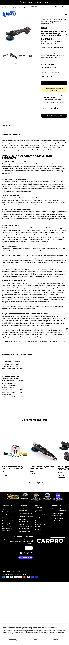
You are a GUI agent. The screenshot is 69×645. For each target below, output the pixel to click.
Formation (38, 529)
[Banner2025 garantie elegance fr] (34, 497)
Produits (49, 19)
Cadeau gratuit (6, 524)
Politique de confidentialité (23, 520)
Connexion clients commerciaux (57, 519)
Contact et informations (23, 510)
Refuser (55, 640)
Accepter (34, 640)
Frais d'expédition (46, 47)
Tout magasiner (35, 483)
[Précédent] (3, 35)
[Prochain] (32, 35)
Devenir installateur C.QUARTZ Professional (59, 510)
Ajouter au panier (54, 83)
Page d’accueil (6, 509)
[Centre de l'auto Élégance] (9, 14)
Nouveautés (5, 512)
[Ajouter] (52, 76)
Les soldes (5, 515)
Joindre (29, 548)
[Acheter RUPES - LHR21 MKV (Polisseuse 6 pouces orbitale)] (43, 451)
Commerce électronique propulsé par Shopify (14, 574)
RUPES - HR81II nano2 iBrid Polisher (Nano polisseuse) (12, 467)
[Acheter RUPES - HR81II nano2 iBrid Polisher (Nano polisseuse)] (15, 451)
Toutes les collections (8, 521)
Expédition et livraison (25, 514)
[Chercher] (50, 6)
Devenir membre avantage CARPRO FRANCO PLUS (7, 528)
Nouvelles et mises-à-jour (42, 519)
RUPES (3, 471)
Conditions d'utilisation (26, 517)
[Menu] (66, 14)
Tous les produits (7, 518)
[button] (21, 553)
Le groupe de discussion (42, 515)
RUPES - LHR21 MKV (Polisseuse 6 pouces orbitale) (42, 467)
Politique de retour (24, 531)
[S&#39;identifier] (63, 7)
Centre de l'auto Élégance (9, 571)
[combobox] (39, 6)
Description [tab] (7, 125)
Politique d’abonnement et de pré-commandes (25, 526)
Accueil (43, 19)
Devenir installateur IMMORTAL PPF (58, 514)
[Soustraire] (43, 76)
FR (66, 6)
